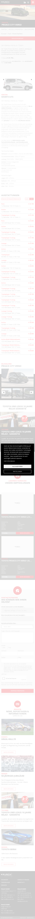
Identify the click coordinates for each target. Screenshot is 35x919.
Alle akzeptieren (17, 466)
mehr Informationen (9, 461)
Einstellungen (17, 471)
